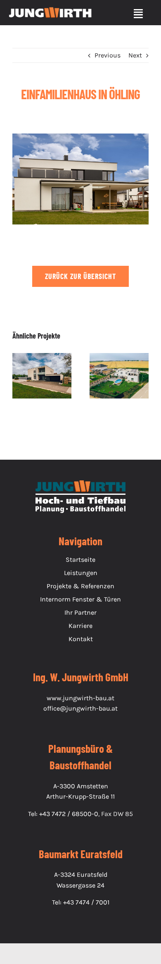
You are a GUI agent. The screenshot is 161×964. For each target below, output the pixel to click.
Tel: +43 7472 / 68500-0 (63, 814)
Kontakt (81, 639)
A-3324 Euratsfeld (80, 874)
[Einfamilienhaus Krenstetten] (119, 375)
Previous (108, 55)
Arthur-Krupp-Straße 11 (80, 796)
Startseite (80, 559)
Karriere (80, 626)
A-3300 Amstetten (80, 786)
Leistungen (80, 573)
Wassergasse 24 (80, 885)
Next (135, 55)
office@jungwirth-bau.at (80, 708)
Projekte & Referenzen (80, 586)
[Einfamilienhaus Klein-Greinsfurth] (41, 375)
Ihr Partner (80, 612)
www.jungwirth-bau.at (80, 698)
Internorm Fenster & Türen (80, 599)
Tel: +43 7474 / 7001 (80, 902)
